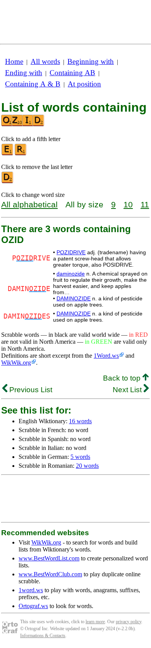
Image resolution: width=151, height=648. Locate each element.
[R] (20, 153)
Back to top (122, 378)
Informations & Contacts (42, 635)
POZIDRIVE (71, 252)
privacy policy (128, 621)
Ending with (23, 73)
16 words (80, 421)
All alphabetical (29, 204)
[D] (7, 181)
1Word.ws (106, 355)
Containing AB (72, 73)
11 (145, 204)
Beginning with (90, 61)
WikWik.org (16, 362)
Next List (128, 390)
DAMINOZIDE (74, 298)
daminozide (71, 274)
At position (84, 84)
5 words (80, 456)
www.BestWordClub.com (50, 574)
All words (45, 61)
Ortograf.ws (33, 606)
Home (14, 61)
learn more (95, 621)
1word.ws (31, 590)
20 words (87, 465)
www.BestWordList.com (49, 558)
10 (128, 204)
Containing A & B (32, 84)
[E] (7, 153)
